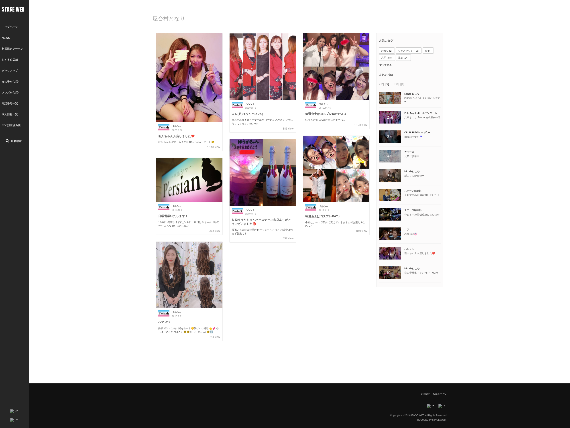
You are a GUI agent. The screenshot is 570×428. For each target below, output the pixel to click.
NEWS (6, 37)
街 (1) (428, 50)
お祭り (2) (386, 50)
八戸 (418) (387, 57)
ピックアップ (10, 70)
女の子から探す (11, 81)
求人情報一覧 (10, 114)
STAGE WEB (13, 9)
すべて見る (385, 65)
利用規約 (425, 394)
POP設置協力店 (11, 125)
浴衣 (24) (403, 57)
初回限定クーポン (12, 48)
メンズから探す (11, 92)
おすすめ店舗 (10, 59)
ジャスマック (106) (408, 50)
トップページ (10, 26)
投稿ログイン (439, 394)
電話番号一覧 (10, 103)
